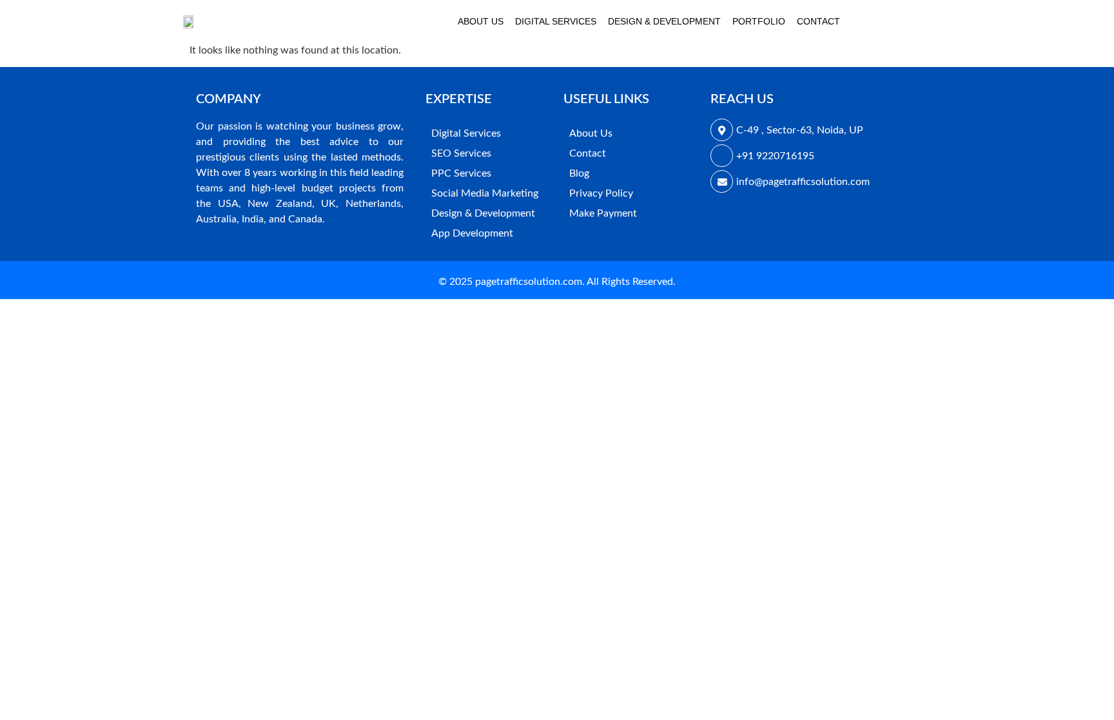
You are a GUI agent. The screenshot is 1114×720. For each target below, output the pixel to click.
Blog (579, 173)
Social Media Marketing (484, 193)
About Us (480, 21)
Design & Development (664, 21)
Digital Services (555, 21)
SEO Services (461, 153)
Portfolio (758, 21)
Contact (818, 21)
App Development (472, 233)
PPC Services (461, 173)
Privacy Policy (601, 193)
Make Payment (603, 213)
